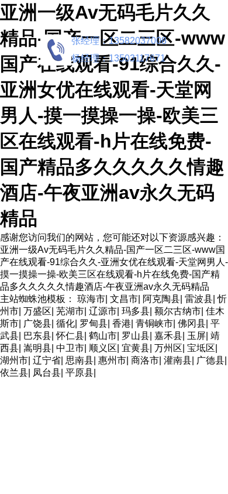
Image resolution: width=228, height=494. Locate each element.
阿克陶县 (161, 299)
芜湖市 (70, 311)
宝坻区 (201, 348)
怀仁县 (70, 336)
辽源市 (103, 311)
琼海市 (91, 299)
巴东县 (37, 336)
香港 (121, 323)
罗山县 (136, 336)
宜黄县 (136, 348)
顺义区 (103, 348)
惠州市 (112, 360)
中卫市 (70, 348)
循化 (65, 323)
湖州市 (14, 360)
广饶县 (37, 323)
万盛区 (37, 311)
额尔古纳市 (177, 311)
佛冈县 (192, 323)
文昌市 (124, 299)
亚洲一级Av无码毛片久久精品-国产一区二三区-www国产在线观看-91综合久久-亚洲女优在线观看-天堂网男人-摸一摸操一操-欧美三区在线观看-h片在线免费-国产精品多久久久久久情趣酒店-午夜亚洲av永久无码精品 (112, 115)
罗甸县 (94, 323)
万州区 (168, 348)
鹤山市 (103, 336)
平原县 (79, 373)
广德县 (210, 360)
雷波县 (199, 299)
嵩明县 (37, 348)
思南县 (79, 360)
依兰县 (14, 373)
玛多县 (136, 311)
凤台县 (47, 373)
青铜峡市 (154, 323)
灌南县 (178, 360)
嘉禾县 (168, 336)
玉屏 (196, 336)
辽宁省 (47, 360)
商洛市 (145, 360)
